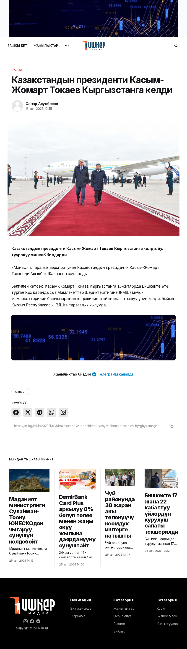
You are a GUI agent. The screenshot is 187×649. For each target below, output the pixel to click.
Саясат (17, 70)
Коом (160, 608)
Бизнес (119, 624)
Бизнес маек (166, 616)
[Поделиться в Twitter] (27, 412)
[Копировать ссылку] (171, 426)
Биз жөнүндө (80, 608)
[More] (66, 45)
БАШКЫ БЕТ (17, 46)
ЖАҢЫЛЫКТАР (46, 46)
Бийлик (119, 631)
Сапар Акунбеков (42, 103)
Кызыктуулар (167, 624)
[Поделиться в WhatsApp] (51, 412)
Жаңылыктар (124, 608)
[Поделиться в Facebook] (16, 412)
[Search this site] (176, 45)
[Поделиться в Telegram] (39, 412)
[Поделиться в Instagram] (63, 412)
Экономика (122, 616)
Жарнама (77, 616)
